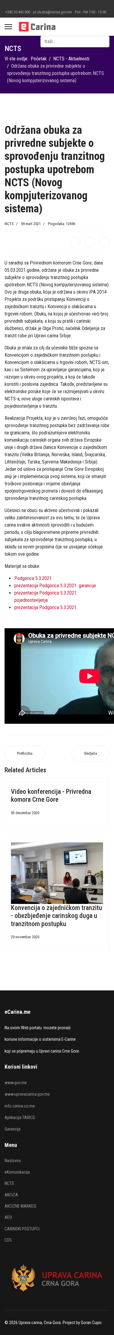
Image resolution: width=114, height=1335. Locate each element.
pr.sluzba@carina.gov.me (52, 12)
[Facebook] (75, 242)
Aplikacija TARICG (20, 1117)
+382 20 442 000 (17, 12)
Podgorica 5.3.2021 (33, 578)
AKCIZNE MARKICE (20, 1206)
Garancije (13, 1129)
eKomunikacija (17, 1172)
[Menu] (8, 27)
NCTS (9, 223)
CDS (8, 1240)
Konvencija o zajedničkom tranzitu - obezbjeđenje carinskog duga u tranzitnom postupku (56, 916)
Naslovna (13, 1160)
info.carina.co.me (20, 1106)
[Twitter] (90, 242)
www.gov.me (16, 1082)
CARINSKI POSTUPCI (22, 1228)
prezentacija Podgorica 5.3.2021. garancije (55, 585)
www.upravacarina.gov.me (27, 1094)
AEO (8, 1217)
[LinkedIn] (104, 242)
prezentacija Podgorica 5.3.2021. (46, 607)
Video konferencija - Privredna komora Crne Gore (51, 795)
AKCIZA (11, 1194)
